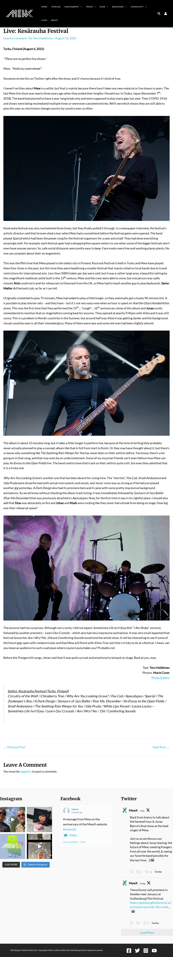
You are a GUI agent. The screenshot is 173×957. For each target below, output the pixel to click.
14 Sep (142, 883)
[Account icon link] (165, 13)
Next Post (161, 747)
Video (73, 835)
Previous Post (15, 747)
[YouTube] (154, 950)
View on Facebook (70, 842)
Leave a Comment (15, 38)
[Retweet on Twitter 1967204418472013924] (138, 923)
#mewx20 (69, 829)
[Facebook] (128, 950)
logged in (26, 771)
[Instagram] (145, 950)
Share (83, 842)
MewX (74, 809)
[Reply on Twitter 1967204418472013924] (132, 923)
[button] (80, 7)
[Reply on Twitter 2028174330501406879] (132, 872)
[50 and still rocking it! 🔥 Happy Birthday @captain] (39, 846)
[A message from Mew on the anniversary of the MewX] (12, 819)
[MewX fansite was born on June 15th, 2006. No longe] (39, 819)
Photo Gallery (160, 677)
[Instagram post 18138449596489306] (12, 846)
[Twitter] (137, 950)
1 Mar (142, 811)
